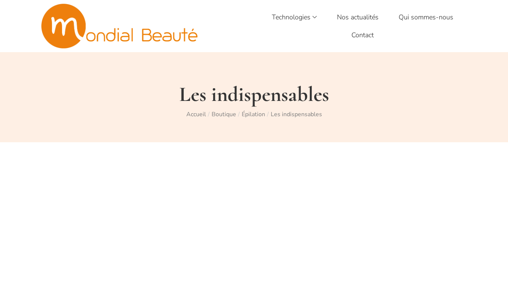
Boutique (224, 114)
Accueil (196, 114)
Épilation (253, 114)
